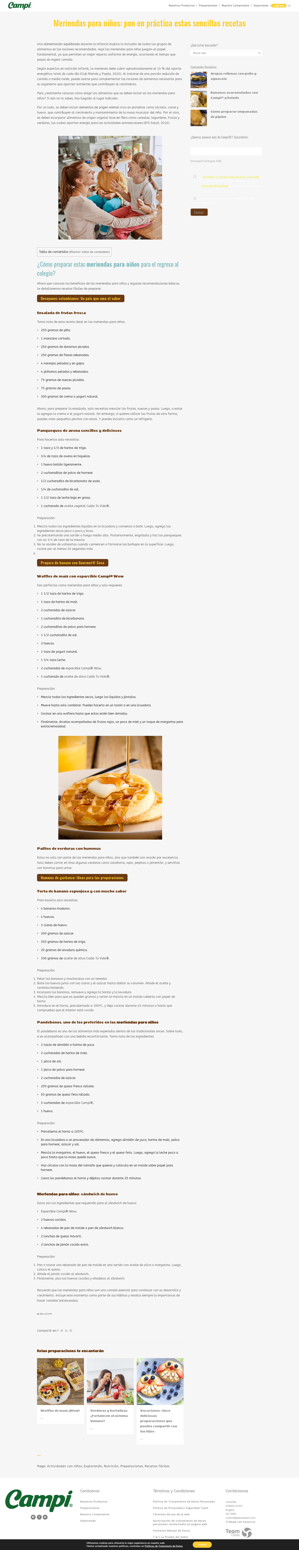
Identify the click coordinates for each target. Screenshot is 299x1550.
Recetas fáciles (157, 1466)
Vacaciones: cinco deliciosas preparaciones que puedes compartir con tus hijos (158, 1421)
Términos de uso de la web (171, 1514)
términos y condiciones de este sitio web (231, 177)
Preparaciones (131, 1466)
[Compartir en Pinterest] (70, 1331)
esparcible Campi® (79, 1103)
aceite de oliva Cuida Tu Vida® (86, 676)
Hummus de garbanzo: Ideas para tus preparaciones (82, 877)
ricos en (114, 118)
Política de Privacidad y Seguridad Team (180, 1508)
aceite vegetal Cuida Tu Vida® (86, 506)
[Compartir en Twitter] (61, 1331)
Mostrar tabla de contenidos (89, 252)
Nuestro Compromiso (95, 1514)
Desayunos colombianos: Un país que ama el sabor (81, 298)
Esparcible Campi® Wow (58, 1211)
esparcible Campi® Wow (83, 668)
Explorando (93, 1466)
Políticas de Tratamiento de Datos (164, 1546)
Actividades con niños (64, 1466)
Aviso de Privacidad (214, 186)
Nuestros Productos (93, 1501)
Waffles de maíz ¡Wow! (60, 1411)
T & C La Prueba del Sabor (170, 1537)
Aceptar (202, 1544)
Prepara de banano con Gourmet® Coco (73, 562)
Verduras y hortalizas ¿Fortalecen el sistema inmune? (109, 1416)
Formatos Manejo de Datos (171, 1530)
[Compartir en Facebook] (58, 1331)
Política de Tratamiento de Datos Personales (184, 1501)
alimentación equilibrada (62, 44)
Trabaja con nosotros (240, 1521)
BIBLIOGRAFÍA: (46, 1314)
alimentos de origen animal (99, 107)
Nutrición (111, 1466)
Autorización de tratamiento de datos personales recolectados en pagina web (180, 1522)
